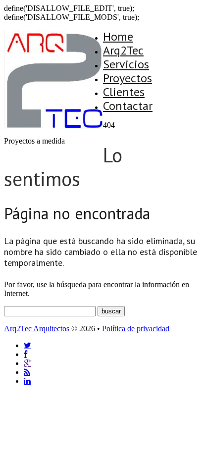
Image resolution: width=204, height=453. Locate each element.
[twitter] (27, 345)
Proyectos (127, 78)
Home (118, 36)
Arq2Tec (123, 50)
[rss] (27, 372)
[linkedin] (27, 381)
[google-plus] (27, 363)
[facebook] (25, 354)
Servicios (126, 64)
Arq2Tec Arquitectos (36, 328)
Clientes (124, 92)
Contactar (128, 105)
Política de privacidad (135, 328)
